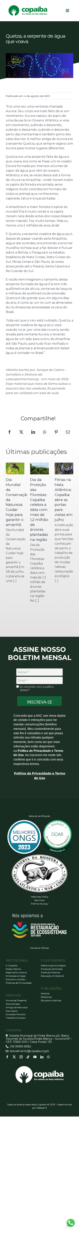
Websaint (42, 1107)
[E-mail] (68, 432)
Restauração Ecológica (53, 965)
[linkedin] (41, 1056)
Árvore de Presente (16, 1000)
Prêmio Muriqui (39, 903)
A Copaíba (11, 965)
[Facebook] (9, 432)
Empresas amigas (16, 975)
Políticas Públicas (50, 972)
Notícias (45, 993)
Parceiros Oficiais (39, 947)
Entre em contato (15, 979)
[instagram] (21, 1056)
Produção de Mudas (52, 968)
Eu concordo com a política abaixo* (36, 688)
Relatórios (46, 996)
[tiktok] (28, 1056)
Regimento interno (16, 972)
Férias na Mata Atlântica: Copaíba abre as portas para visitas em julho (63, 499)
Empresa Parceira (16, 1014)
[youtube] (34, 1056)
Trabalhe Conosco (16, 1017)
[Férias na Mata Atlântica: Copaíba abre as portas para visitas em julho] (64, 468)
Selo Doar (39, 900)
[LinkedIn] (33, 432)
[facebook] (7, 1056)
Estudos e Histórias (51, 1000)
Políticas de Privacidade (18, 982)
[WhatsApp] (44, 432)
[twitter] (14, 1056)
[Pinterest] (56, 432)
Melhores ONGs (39, 896)
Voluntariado (13, 1003)
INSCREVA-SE (39, 702)
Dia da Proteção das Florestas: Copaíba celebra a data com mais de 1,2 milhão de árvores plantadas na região (39, 509)
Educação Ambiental (52, 975)
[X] (21, 432)
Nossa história (13, 968)
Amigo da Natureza (17, 1007)
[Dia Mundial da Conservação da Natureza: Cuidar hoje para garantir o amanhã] (15, 468)
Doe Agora (12, 1010)
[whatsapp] (48, 1056)
